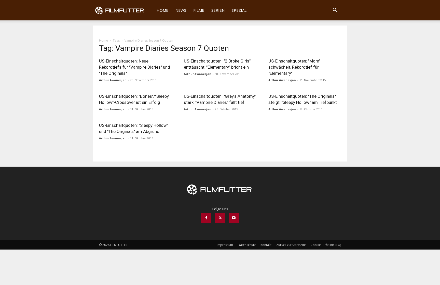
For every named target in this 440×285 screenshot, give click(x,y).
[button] (335, 10)
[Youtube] (234, 218)
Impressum (225, 245)
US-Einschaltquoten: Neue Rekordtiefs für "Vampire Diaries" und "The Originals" (134, 67)
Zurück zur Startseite (291, 245)
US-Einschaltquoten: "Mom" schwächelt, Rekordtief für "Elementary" (294, 67)
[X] (220, 218)
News (180, 10)
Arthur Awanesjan (113, 80)
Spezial (239, 10)
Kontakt (265, 245)
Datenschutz (247, 245)
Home (162, 10)
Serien (218, 10)
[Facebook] (206, 218)
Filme (198, 10)
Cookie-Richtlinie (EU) (326, 245)
